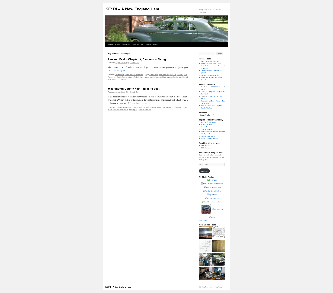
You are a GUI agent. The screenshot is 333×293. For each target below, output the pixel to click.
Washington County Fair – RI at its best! (134, 88)
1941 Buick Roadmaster (208, 122)
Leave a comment (145, 109)
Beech (119, 77)
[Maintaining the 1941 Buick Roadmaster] (218, 260)
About (155, 44)
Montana (158, 77)
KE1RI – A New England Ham (132, 9)
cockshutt (153, 107)
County (159, 107)
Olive (164, 77)
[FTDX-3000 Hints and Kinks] (218, 274)
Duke (140, 77)
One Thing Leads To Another (210, 75)
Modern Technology (207, 129)
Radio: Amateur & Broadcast (210, 138)
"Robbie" (180, 75)
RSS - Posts (205, 145)
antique (146, 107)
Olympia (169, 77)
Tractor (125, 109)
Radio (117, 44)
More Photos (203, 220)
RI (114, 109)
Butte (136, 77)
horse (176, 107)
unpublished (183, 77)
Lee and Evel (138, 44)
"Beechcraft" (153, 75)
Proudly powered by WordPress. (212, 287)
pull (179, 107)
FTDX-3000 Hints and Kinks (210, 61)
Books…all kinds (206, 124)
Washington (112, 79)
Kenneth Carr (134, 62)
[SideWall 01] (218, 246)
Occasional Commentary (134, 75)
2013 (141, 107)
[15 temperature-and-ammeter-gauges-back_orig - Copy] (205, 274)
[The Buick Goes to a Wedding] (205, 260)
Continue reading (116, 70)
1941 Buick (126, 44)
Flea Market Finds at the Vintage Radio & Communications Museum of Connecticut (213, 65)
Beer (123, 77)
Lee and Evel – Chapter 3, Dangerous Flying (137, 59)
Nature (148, 44)
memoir (151, 77)
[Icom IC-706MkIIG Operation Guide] (218, 232)
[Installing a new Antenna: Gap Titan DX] (205, 246)
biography (129, 77)
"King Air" (172, 75)
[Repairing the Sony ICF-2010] (205, 232)
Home (110, 44)
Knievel (145, 77)
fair (164, 107)
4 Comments (122, 79)
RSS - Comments (206, 148)
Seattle (175, 77)
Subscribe (204, 171)
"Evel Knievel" (164, 75)
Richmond (119, 109)
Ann (114, 77)
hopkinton (169, 107)
